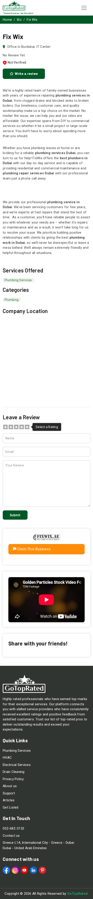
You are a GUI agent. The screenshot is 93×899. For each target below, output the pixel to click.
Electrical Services (17, 765)
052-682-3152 (13, 828)
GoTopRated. (78, 894)
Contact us (11, 836)
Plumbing (12, 300)
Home (7, 20)
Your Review (14, 465)
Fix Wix (32, 20)
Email (9, 452)
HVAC (7, 758)
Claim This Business (33, 549)
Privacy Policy (13, 779)
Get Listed (11, 807)
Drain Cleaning (14, 772)
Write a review (26, 74)
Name (9, 438)
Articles (8, 800)
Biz (19, 20)
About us (10, 786)
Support (9, 793)
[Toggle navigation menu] (84, 8)
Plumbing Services (17, 751)
